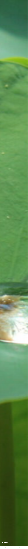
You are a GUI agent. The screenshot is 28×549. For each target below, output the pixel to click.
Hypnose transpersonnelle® (14, 547)
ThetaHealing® (7, 547)
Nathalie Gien (7, 542)
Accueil (3, 547)
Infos (20, 547)
